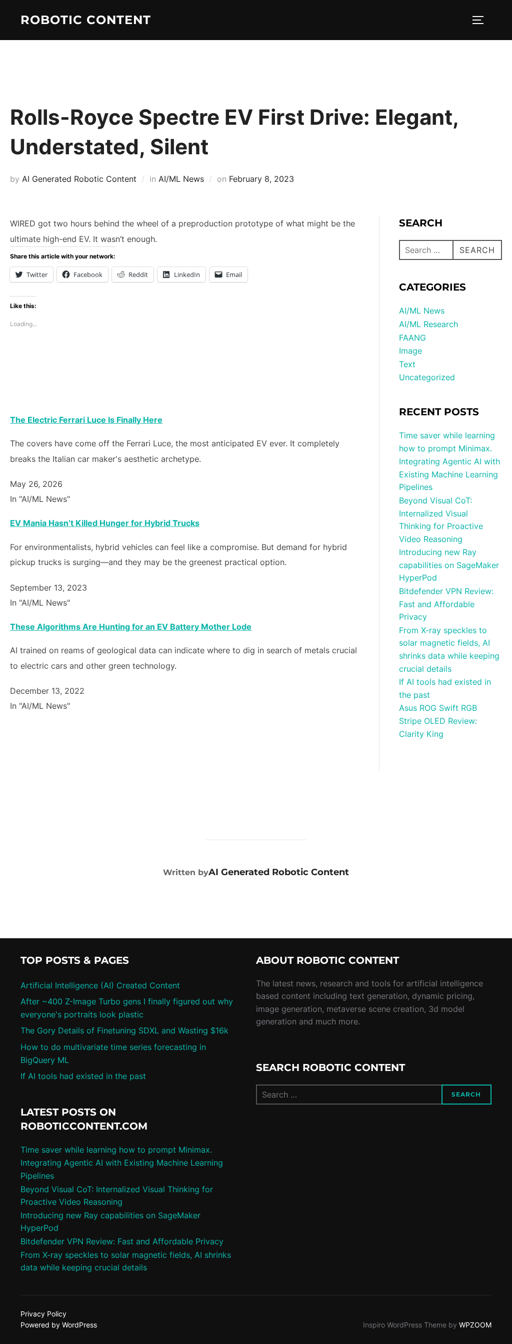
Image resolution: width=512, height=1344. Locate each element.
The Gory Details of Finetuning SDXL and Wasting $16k (124, 1030)
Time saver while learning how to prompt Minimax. (116, 1150)
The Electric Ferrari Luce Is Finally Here (86, 420)
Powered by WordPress (58, 1324)
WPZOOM (475, 1324)
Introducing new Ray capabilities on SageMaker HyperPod (449, 565)
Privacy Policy (43, 1313)
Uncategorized (427, 377)
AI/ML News (181, 179)
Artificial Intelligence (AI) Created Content (100, 985)
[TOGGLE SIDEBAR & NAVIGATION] (482, 20)
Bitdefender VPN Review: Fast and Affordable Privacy (446, 604)
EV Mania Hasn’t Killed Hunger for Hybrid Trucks (105, 523)
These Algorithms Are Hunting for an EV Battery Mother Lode (131, 627)
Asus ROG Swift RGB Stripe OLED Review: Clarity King (438, 720)
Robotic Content (85, 20)
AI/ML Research (428, 324)
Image (410, 351)
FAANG (412, 338)
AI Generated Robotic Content (79, 179)
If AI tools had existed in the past (83, 1076)
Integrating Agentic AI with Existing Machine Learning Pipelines (449, 474)
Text (407, 364)
